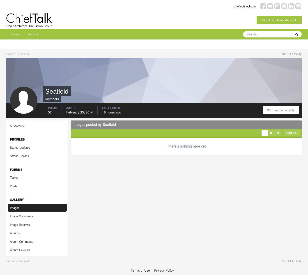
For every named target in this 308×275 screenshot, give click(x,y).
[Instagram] (277, 6)
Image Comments (21, 216)
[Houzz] (291, 6)
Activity (33, 34)
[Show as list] (278, 133)
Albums (15, 233)
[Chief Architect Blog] (298, 6)
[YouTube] (270, 6)
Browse (15, 34)
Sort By (291, 133)
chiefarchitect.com (245, 6)
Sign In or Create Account (279, 20)
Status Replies (19, 156)
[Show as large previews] (271, 133)
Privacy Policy (164, 270)
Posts (14, 186)
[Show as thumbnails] (265, 133)
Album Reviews (20, 250)
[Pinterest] (284, 6)
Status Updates (20, 147)
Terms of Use (140, 270)
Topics (14, 177)
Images (15, 208)
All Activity (17, 126)
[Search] (297, 34)
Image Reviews (20, 224)
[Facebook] (263, 6)
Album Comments (21, 241)
